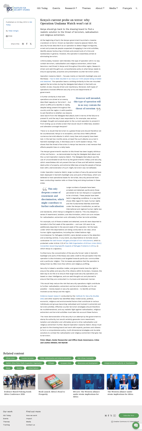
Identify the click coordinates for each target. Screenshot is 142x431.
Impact (29, 419)
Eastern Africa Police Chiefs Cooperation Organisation (24, 363)
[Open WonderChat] (135, 425)
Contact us (30, 425)
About (99, 8)
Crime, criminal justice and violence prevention (55, 358)
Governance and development (88, 363)
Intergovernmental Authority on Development (119, 363)
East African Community (85, 358)
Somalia (19, 368)
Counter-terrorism (27, 358)
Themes (86, 8)
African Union (10, 358)
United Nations (33, 368)
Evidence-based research (50, 296)
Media (112, 8)
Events (56, 8)
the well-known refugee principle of (71, 241)
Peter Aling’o (14, 31)
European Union (66, 363)
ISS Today (42, 8)
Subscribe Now (128, 415)
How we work (31, 415)
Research (70, 8)
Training (6, 425)
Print (10, 36)
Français (127, 8)
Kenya (8, 368)
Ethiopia (51, 363)
